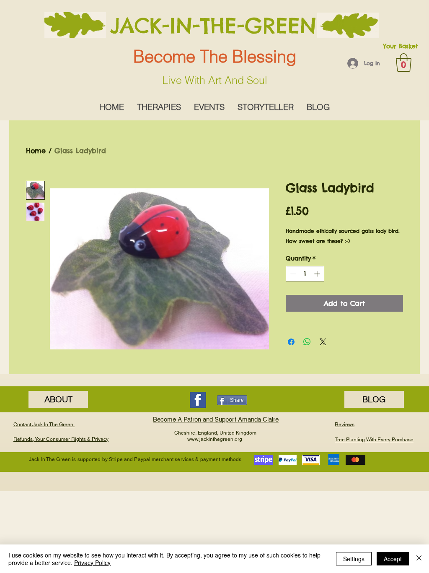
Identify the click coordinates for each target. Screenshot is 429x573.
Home (36, 150)
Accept (393, 559)
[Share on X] (323, 342)
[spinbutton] (305, 273)
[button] (403, 62)
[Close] (419, 558)
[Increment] (318, 273)
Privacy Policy (92, 562)
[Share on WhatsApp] (307, 342)
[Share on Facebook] (291, 342)
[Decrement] (292, 273)
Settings (353, 559)
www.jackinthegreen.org (214, 439)
